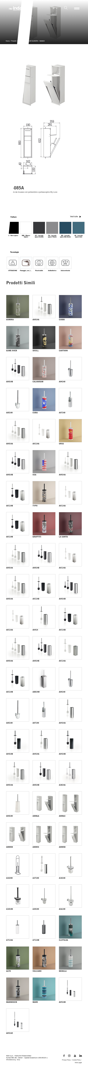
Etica (18, 1060)
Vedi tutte (74, 217)
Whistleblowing (11, 1060)
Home (8, 41)
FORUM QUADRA (32, 41)
